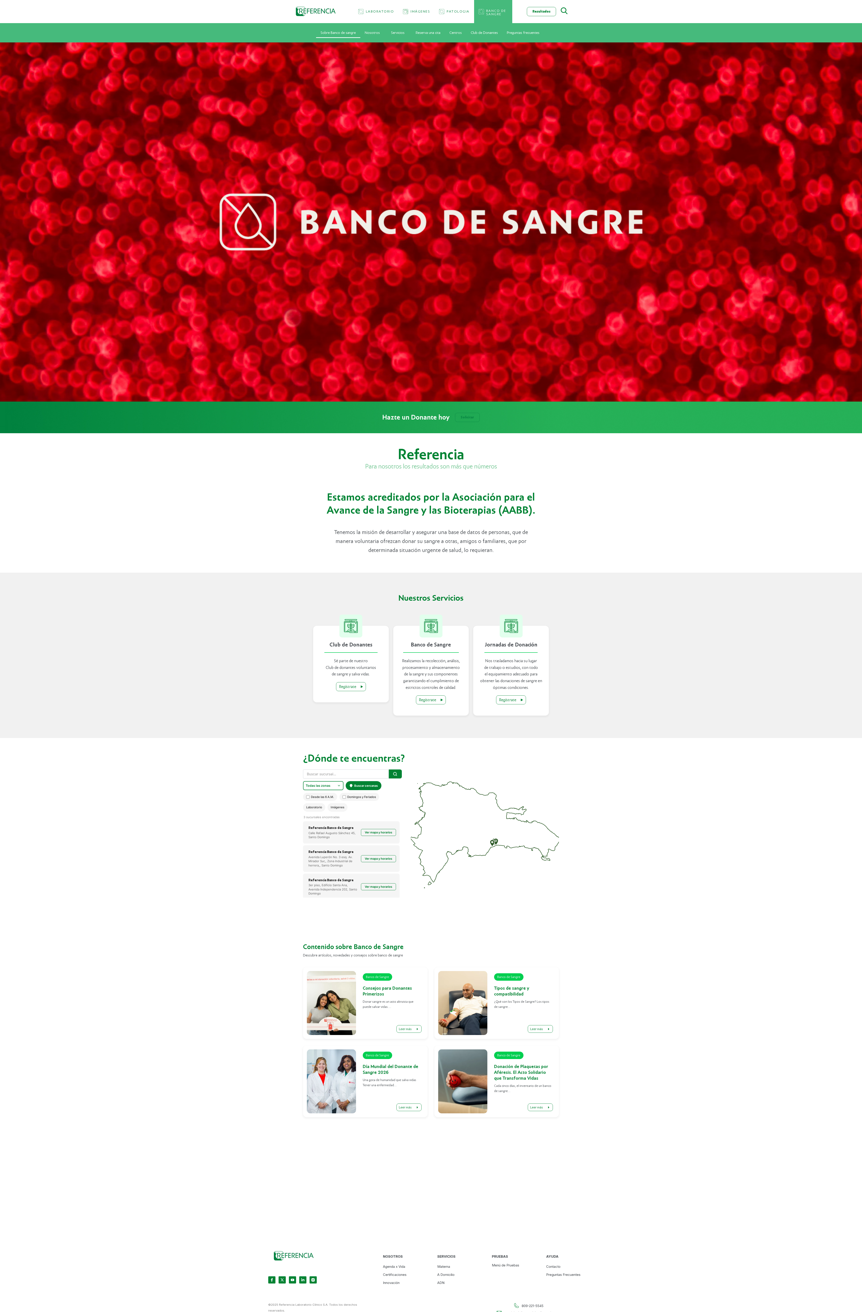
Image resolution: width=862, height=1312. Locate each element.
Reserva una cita (428, 33)
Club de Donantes (484, 33)
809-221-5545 (532, 1306)
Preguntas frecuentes (523, 33)
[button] (492, 843)
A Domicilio (446, 1274)
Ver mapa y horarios (378, 832)
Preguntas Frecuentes (563, 1274)
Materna (443, 1266)
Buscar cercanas (366, 785)
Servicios (398, 33)
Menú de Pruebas (505, 1265)
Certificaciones (395, 1274)
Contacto (553, 1266)
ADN (440, 1283)
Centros (455, 33)
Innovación (391, 1283)
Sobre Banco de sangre (338, 33)
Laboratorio (314, 807)
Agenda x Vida (394, 1266)
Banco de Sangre (377, 977)
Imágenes (337, 807)
